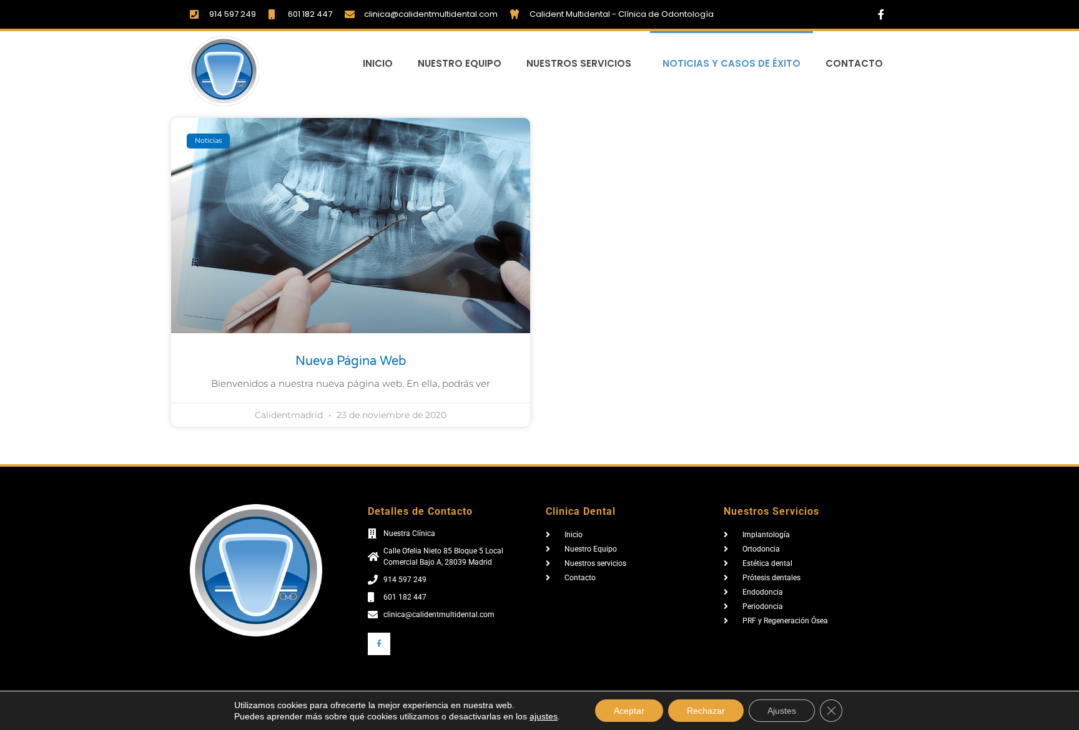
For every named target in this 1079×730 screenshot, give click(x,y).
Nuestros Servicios (578, 63)
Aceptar (629, 711)
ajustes (544, 716)
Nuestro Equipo (459, 63)
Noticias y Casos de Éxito (732, 63)
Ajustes (781, 711)
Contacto (854, 63)
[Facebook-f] (881, 14)
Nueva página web (350, 361)
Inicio (378, 63)
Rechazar (706, 711)
